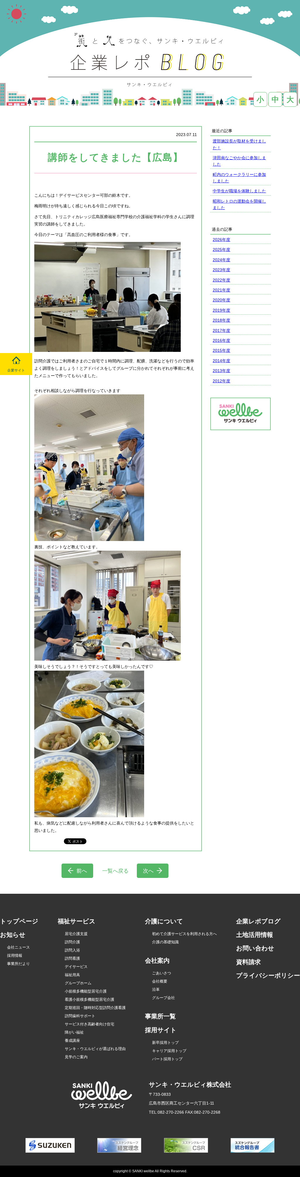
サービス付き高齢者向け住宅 (89, 1024)
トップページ (19, 921)
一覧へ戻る (115, 871)
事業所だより (18, 963)
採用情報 (14, 955)
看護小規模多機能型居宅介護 (89, 999)
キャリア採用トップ (169, 1051)
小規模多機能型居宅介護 (86, 991)
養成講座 (72, 1040)
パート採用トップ (167, 1059)
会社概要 (159, 981)
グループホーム (78, 983)
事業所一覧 (160, 1016)
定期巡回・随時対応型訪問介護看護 (95, 1007)
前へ (81, 871)
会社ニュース (18, 947)
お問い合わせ (255, 948)
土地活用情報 (254, 934)
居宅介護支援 (76, 934)
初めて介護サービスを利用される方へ (184, 934)
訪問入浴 (72, 950)
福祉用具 (72, 975)
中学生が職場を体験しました (239, 191)
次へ (148, 871)
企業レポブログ (258, 921)
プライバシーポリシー (268, 975)
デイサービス (76, 966)
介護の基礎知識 (165, 942)
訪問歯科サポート (80, 1016)
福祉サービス (77, 921)
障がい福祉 (74, 1032)
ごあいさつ (161, 973)
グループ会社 (163, 997)
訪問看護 (72, 958)
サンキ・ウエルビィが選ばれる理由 (95, 1049)
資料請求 (248, 962)
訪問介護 (72, 942)
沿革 (156, 989)
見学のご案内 (76, 1057)
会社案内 (157, 960)
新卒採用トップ (165, 1042)
